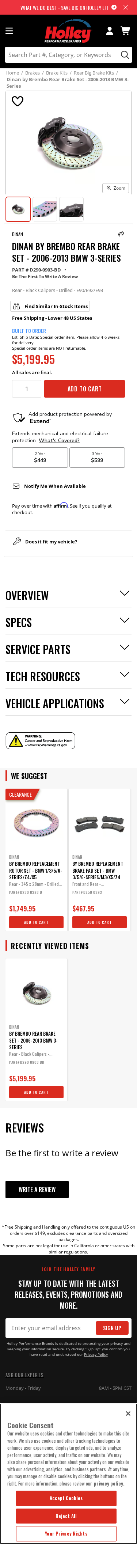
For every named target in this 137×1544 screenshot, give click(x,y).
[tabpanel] (36, 860)
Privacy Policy (96, 1354)
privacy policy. (109, 1483)
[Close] (128, 1413)
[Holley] (68, 31)
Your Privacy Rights (66, 1533)
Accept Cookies (66, 1498)
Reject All (66, 1516)
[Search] (124, 55)
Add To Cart (85, 388)
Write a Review (37, 1189)
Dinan (17, 234)
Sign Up (112, 1328)
